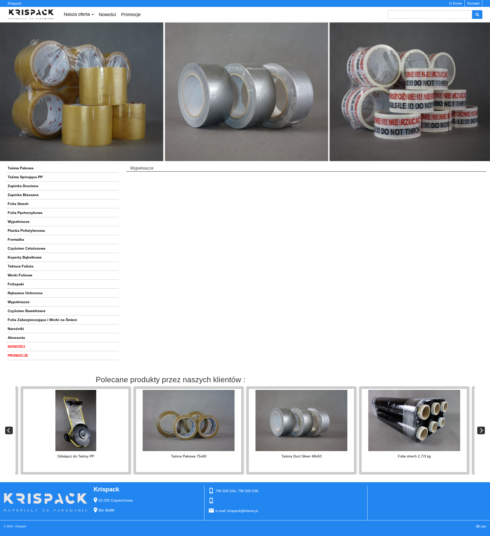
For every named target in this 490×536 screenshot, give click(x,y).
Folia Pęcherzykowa (25, 213)
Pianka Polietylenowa (26, 230)
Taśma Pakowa (20, 168)
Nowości (107, 14)
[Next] (481, 430)
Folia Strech (18, 204)
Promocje (131, 14)
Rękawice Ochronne (25, 293)
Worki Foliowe (20, 275)
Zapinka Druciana (23, 186)
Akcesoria (16, 338)
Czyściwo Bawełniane (26, 311)
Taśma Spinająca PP (25, 177)
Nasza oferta (77, 14)
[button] (37, 91)
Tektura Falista (20, 266)
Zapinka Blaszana (23, 195)
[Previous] (9, 430)
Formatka (16, 239)
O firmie (455, 3)
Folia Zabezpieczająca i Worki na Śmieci (42, 320)
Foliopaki (16, 284)
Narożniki (16, 329)
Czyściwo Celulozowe (26, 248)
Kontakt (473, 3)
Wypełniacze (19, 222)
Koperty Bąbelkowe (25, 257)
